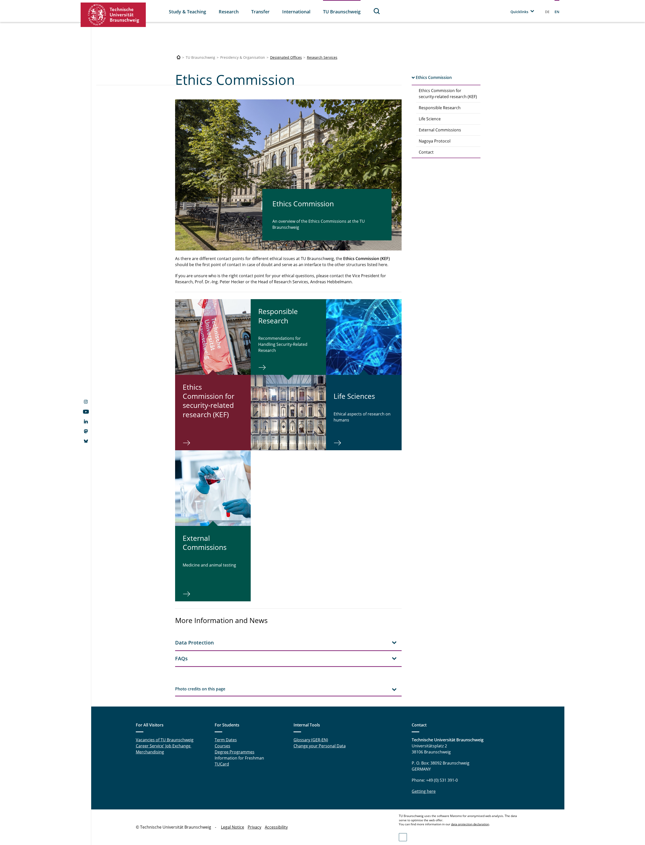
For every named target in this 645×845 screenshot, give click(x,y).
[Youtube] (86, 412)
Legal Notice (232, 827)
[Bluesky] (86, 442)
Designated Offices (286, 57)
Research (229, 12)
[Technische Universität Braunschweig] (113, 15)
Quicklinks (519, 11)
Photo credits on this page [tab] (200, 689)
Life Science (430, 119)
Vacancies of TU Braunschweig (165, 740)
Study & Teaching (187, 12)
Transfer (260, 12)
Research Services (322, 57)
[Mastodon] (86, 432)
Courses (222, 746)
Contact (426, 152)
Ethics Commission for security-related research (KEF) (448, 93)
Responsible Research (440, 107)
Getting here (424, 791)
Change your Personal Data (320, 746)
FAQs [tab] (181, 658)
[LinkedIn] (86, 422)
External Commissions (440, 130)
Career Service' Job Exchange (163, 746)
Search (377, 11)
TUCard (222, 764)
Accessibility (276, 827)
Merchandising (150, 752)
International (296, 12)
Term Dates (226, 740)
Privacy (254, 827)
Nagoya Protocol (434, 141)
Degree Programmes (234, 752)
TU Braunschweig (342, 12)
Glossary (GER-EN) (311, 740)
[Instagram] (86, 402)
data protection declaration (470, 824)
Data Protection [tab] (194, 642)
